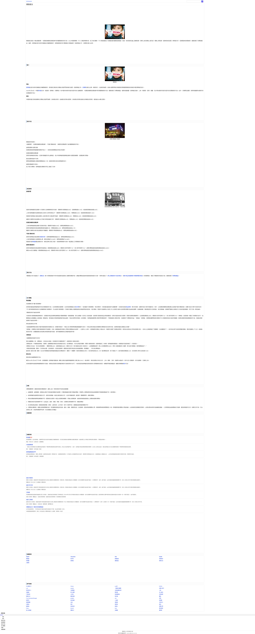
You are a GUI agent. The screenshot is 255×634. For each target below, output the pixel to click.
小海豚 (116, 600)
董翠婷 (160, 610)
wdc (116, 598)
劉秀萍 (27, 600)
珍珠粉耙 (161, 594)
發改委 (40, 90)
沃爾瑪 (84, 87)
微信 (116, 556)
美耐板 (116, 604)
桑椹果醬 (28, 602)
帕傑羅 (160, 600)
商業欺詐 (161, 558)
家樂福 (28, 87)
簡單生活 (28, 596)
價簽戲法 (117, 560)
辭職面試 (117, 558)
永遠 (72, 602)
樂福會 (34, 241)
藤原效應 (73, 596)
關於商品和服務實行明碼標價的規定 (133, 275)
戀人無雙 (73, 592)
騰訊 (160, 596)
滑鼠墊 (116, 602)
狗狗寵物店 (117, 594)
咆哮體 (27, 560)
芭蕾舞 (116, 610)
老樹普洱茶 (42, 237)
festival (72, 608)
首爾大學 (161, 606)
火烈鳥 (72, 594)
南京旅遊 (73, 600)
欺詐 (124, 363)
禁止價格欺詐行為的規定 (114, 275)
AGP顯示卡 (28, 586)
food (116, 608)
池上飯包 (161, 592)
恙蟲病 (27, 592)
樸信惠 (116, 592)
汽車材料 (28, 594)
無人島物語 (28, 610)
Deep (27, 608)
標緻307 (72, 610)
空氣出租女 (73, 556)
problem (72, 598)
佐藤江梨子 (161, 588)
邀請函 (27, 606)
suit (27, 588)
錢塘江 (116, 606)
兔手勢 (72, 558)
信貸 (160, 598)
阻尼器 (116, 596)
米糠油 (27, 604)
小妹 (160, 590)
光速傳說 (73, 590)
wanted (72, 588)
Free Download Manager (31, 598)
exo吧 (116, 586)
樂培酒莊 (161, 608)
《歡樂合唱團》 (118, 588)
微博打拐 (161, 560)
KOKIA (160, 586)
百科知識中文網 (130, 631)
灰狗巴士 (161, 602)
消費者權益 (175, 275)
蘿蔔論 (27, 558)
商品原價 (128, 307)
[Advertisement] (65, 15)
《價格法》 (42, 275)
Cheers (72, 586)
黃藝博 (27, 556)
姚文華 (77, 307)
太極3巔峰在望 (118, 590)
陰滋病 (160, 556)
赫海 (160, 604)
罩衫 (72, 604)
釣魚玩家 (73, 606)
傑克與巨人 (28, 590)
